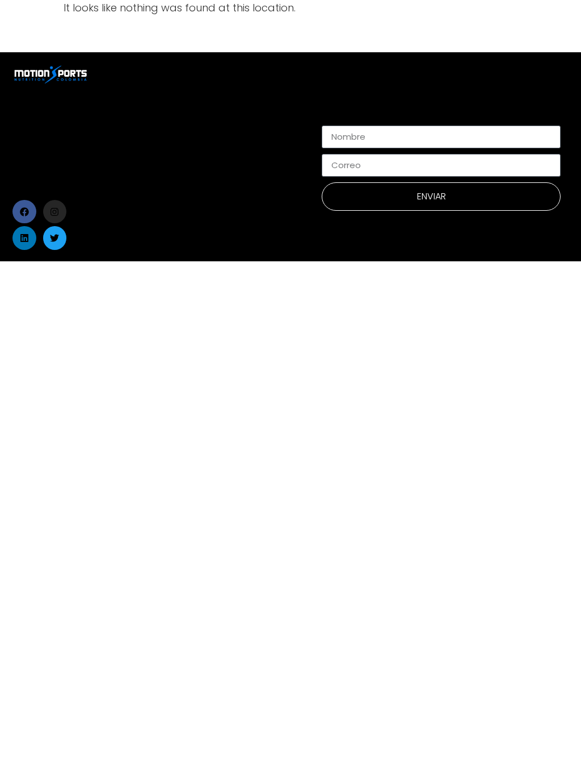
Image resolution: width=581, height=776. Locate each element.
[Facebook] (24, 212)
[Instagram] (55, 212)
